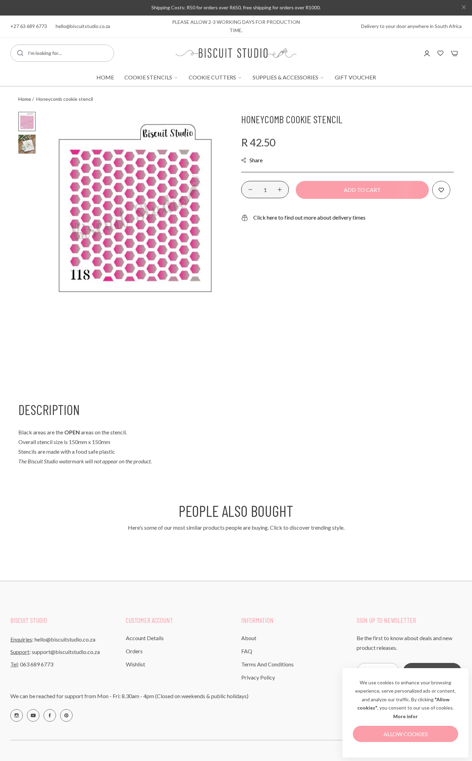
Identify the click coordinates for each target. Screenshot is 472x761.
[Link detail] (16, 715)
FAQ (246, 651)
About (248, 638)
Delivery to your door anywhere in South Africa (411, 26)
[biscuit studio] (236, 53)
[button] (441, 190)
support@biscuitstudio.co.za (66, 651)
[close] (464, 7)
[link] (151, 77)
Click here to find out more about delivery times (309, 217)
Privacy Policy (258, 677)
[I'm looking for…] (20, 53)
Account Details (145, 638)
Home (24, 99)
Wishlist (135, 664)
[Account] (427, 53)
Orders (134, 651)
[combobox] (62, 53)
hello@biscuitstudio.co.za (65, 639)
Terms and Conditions (267, 664)
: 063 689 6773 (31, 664)
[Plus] (280, 189)
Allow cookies (406, 734)
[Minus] (250, 189)
